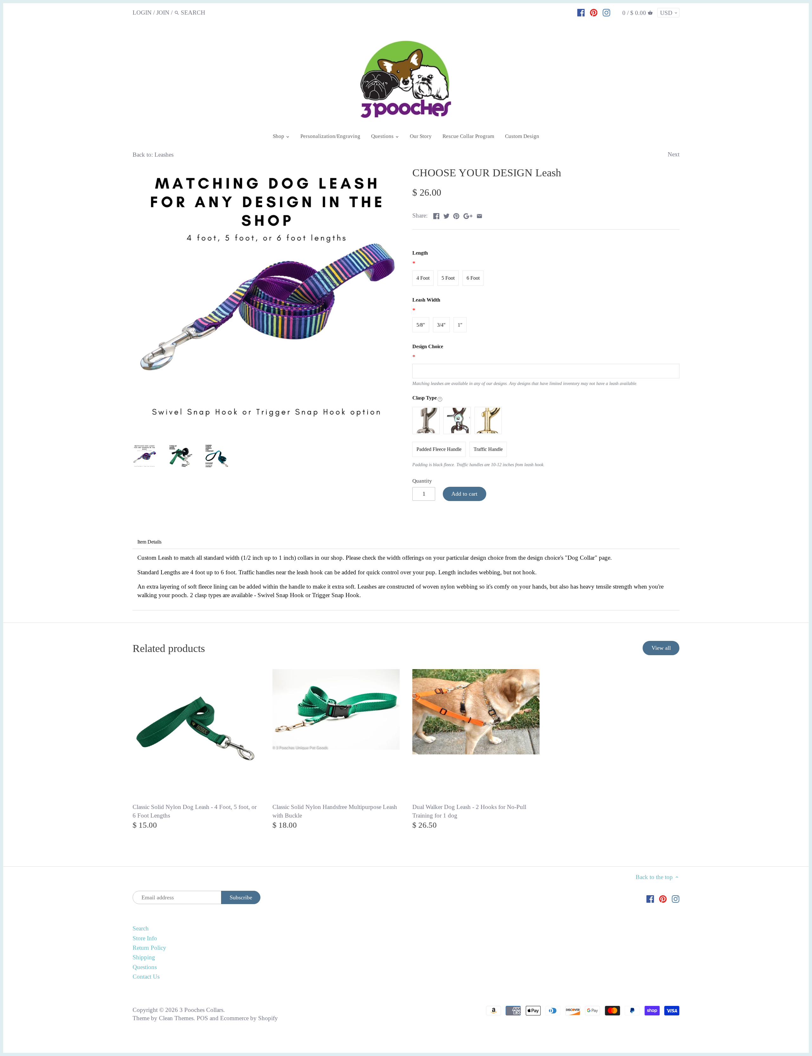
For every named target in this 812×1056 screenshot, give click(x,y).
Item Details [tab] (149, 541)
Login (142, 12)
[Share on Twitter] (446, 215)
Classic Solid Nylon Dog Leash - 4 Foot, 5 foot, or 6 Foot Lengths (195, 811)
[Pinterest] (594, 12)
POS (202, 1018)
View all (661, 648)
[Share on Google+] (468, 215)
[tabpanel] (406, 579)
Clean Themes (176, 1018)
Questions (145, 967)
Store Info (145, 938)
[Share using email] (479, 215)
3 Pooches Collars (201, 1010)
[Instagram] (606, 12)
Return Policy (149, 947)
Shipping (144, 957)
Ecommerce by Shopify (249, 1018)
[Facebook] (581, 12)
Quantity (422, 481)
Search (141, 928)
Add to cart (464, 494)
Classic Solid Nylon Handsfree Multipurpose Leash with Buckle (334, 811)
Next (673, 154)
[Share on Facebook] (436, 215)
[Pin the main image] (456, 215)
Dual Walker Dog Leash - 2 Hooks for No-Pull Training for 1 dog (469, 811)
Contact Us (146, 976)
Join (162, 12)
